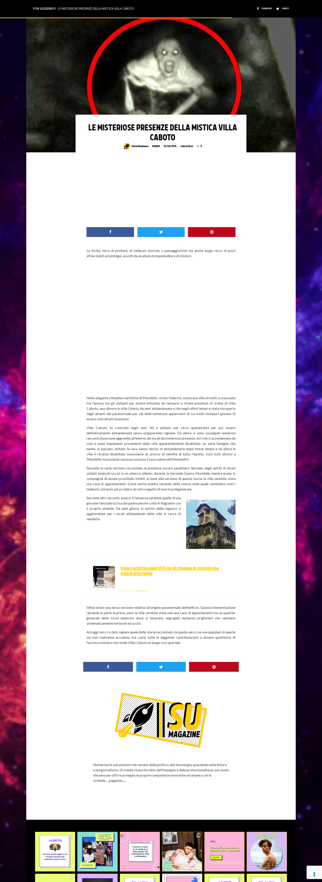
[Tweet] (161, 232)
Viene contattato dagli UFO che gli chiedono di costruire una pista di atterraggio (169, 571)
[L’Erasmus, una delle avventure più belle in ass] (224, 851)
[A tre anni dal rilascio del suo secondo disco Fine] (267, 851)
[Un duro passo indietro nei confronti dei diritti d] (97, 851)
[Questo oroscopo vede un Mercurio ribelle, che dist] (55, 851)
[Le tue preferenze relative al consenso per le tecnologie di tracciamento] (314, 874)
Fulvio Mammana (140, 146)
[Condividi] (110, 232)
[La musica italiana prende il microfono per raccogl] (140, 851)
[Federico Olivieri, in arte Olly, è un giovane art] (182, 851)
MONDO (156, 146)
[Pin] (211, 232)
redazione (128, 591)
